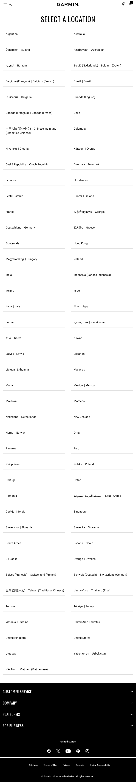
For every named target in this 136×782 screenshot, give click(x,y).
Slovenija (86, 527)
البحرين (16, 65)
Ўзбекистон (90, 653)
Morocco (79, 401)
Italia (13, 306)
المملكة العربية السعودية (97, 495)
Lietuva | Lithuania (17, 369)
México (84, 385)
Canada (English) (84, 97)
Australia (79, 34)
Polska (84, 464)
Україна (17, 622)
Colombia (80, 128)
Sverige (85, 559)
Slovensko (19, 527)
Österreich (18, 49)
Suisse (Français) (31, 574)
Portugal (11, 480)
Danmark (86, 164)
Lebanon (79, 353)
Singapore (80, 511)
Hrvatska (17, 148)
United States (82, 637)
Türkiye (84, 606)
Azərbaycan (89, 49)
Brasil (82, 81)
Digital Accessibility (100, 765)
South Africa (13, 543)
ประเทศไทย (92, 590)
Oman (77, 432)
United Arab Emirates (87, 622)
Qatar (77, 480)
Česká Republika (27, 164)
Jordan (10, 322)
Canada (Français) (29, 113)
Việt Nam (27, 669)
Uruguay (11, 653)
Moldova (11, 401)
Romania (11, 495)
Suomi (84, 196)
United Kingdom (16, 637)
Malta (9, 385)
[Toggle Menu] (2, 3)
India (9, 275)
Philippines (12, 464)
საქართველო (89, 211)
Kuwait (78, 338)
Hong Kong (81, 243)
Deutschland (21, 227)
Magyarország (21, 259)
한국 (13, 338)
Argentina (12, 34)
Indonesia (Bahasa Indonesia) (92, 275)
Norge (16, 432)
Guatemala (12, 243)
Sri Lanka (12, 559)
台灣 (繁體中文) (35, 590)
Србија (15, 511)
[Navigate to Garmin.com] (68, 4)
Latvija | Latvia (15, 353)
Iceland (78, 259)
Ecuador (11, 180)
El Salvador (81, 180)
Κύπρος (84, 148)
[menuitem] (10, 4)
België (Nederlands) (97, 65)
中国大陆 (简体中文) (31, 131)
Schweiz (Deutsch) (100, 574)
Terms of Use (50, 765)
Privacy (66, 765)
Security (80, 765)
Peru (76, 448)
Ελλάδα (84, 227)
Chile (77, 113)
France (10, 211)
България (19, 97)
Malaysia (79, 369)
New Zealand (82, 417)
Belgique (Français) (30, 81)
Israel (77, 290)
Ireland (10, 290)
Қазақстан (90, 322)
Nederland (21, 417)
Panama (11, 448)
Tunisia (10, 606)
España (83, 543)
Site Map (33, 765)
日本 (82, 306)
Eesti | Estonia (14, 196)
